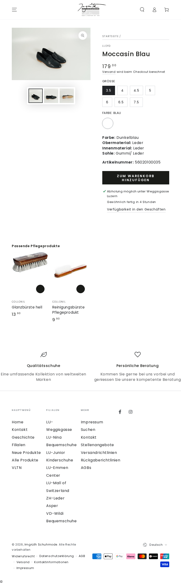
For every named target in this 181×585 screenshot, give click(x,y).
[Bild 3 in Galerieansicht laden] (67, 96)
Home (17, 422)
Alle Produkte (25, 460)
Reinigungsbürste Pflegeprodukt (68, 310)
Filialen (18, 445)
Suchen (88, 429)
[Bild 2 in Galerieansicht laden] (51, 96)
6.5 (121, 102)
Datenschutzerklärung (56, 556)
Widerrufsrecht (23, 556)
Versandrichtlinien (99, 452)
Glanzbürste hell (27, 307)
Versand (109, 72)
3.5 (108, 90)
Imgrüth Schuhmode (41, 544)
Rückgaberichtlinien (100, 460)
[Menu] (14, 9)
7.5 (136, 102)
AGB (82, 556)
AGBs (86, 467)
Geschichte (23, 437)
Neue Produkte (26, 452)
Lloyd (106, 46)
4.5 (136, 90)
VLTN (16, 467)
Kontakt (20, 429)
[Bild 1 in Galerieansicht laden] (36, 96)
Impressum (92, 422)
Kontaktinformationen (51, 562)
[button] (142, 9)
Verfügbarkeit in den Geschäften (136, 209)
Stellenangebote (97, 445)
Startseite (110, 36)
